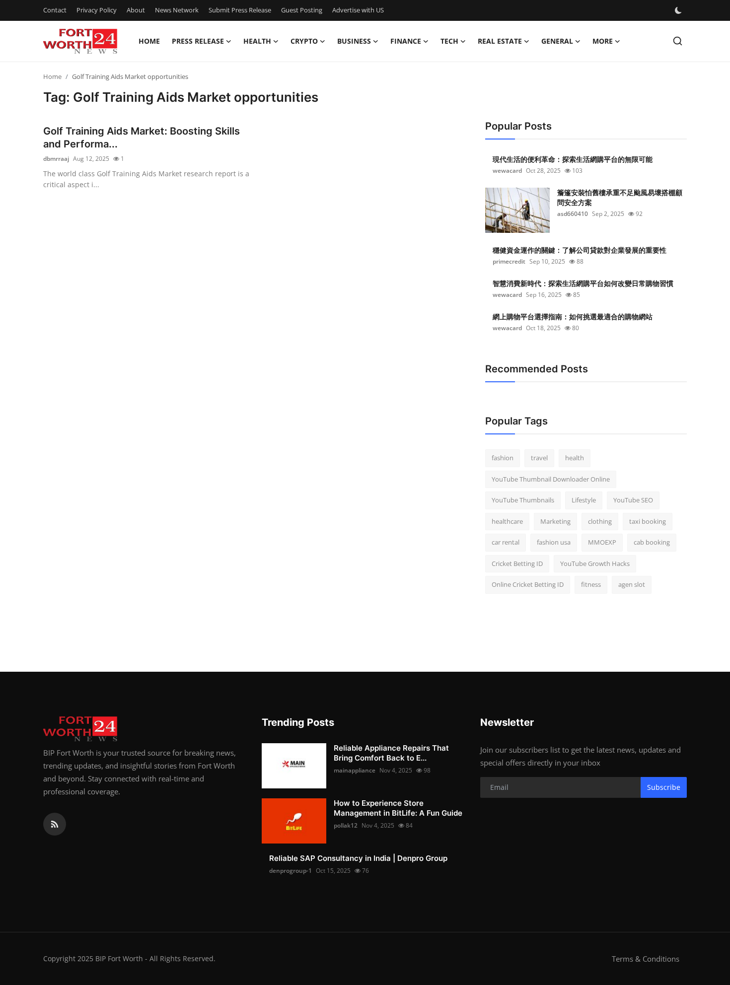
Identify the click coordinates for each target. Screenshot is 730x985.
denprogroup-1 (290, 870)
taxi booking (647, 521)
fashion (502, 457)
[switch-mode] (679, 10)
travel (539, 457)
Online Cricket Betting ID (528, 584)
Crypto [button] (304, 41)
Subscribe (663, 787)
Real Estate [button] (500, 41)
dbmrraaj (56, 158)
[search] (677, 41)
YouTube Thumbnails (523, 499)
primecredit (509, 261)
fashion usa (554, 542)
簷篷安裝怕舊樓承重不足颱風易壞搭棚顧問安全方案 (619, 197)
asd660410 (572, 214)
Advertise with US (358, 9)
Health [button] (257, 41)
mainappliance (354, 770)
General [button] (557, 41)
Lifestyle (584, 499)
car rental (505, 542)
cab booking (652, 542)
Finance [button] (405, 41)
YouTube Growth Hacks (595, 563)
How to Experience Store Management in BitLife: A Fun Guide (398, 808)
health (574, 457)
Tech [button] (449, 41)
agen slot (631, 584)
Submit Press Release (240, 9)
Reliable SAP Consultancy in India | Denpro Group (358, 858)
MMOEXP (602, 542)
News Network (177, 9)
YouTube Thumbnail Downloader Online (551, 479)
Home (149, 41)
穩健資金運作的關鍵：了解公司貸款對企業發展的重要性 (579, 250)
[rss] (54, 824)
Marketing (555, 521)
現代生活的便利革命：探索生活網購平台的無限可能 (573, 159)
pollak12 (346, 825)
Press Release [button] (198, 41)
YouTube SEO (633, 499)
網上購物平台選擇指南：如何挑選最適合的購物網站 (573, 316)
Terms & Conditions (645, 959)
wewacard (507, 170)
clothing (600, 521)
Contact (55, 9)
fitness (591, 584)
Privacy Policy (96, 9)
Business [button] (354, 41)
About (136, 9)
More (602, 41)
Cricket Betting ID (517, 563)
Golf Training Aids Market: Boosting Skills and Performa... (141, 137)
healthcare (507, 521)
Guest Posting (301, 9)
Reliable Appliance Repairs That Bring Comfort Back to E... (391, 753)
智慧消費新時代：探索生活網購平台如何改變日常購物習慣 (583, 283)
